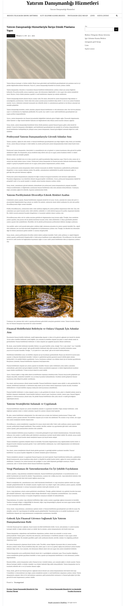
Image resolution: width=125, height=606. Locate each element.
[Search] (116, 15)
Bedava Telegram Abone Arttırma (22, 16)
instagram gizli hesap (78, 16)
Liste (92, 16)
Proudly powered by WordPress (57, 602)
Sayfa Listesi (103, 16)
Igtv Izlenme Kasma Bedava (52, 16)
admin (33, 35)
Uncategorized (11, 35)
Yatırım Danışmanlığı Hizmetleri (62, 3)
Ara (86, 26)
